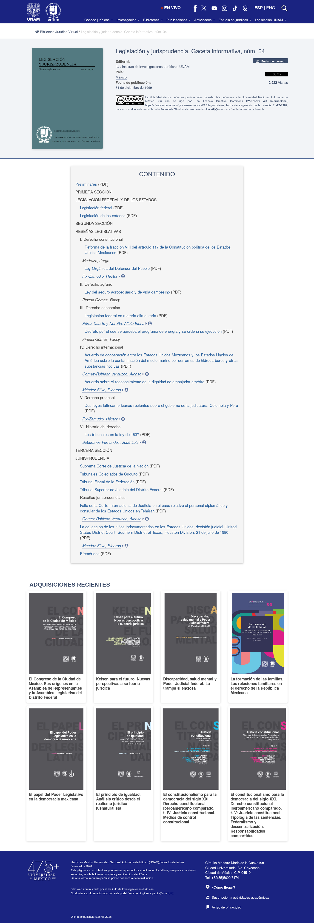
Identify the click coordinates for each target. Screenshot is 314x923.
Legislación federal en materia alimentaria (120, 315)
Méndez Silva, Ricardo (101, 389)
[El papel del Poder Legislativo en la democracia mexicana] (56, 773)
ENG (270, 7)
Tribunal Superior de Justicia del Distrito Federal (121, 489)
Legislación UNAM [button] (269, 19)
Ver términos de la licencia (247, 109)
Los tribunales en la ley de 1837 (112, 434)
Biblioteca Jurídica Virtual (58, 31)
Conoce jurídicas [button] (97, 19)
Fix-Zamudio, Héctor (99, 276)
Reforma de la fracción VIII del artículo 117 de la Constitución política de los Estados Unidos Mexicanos (158, 249)
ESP (258, 8)
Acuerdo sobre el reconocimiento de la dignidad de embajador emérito (144, 381)
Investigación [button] (127, 19)
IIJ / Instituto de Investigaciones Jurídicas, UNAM (153, 66)
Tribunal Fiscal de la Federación (107, 481)
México (121, 77)
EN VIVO (172, 8)
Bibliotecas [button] (151, 19)
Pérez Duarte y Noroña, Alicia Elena (113, 323)
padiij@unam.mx (163, 893)
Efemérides (90, 553)
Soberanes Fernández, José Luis (110, 442)
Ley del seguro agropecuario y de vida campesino (127, 292)
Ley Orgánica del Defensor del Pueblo (117, 268)
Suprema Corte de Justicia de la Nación (114, 466)
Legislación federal (96, 207)
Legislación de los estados (103, 215)
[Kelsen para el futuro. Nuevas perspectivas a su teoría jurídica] (123, 647)
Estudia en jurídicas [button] (234, 19)
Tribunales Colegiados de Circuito (108, 474)
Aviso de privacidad (226, 907)
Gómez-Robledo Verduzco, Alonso (111, 374)
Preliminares (86, 184)
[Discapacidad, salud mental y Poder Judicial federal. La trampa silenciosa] (190, 647)
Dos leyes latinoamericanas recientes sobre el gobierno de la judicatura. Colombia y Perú (161, 405)
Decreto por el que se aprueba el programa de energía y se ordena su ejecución (153, 331)
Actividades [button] (203, 19)
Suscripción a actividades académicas (240, 897)
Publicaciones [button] (177, 19)
